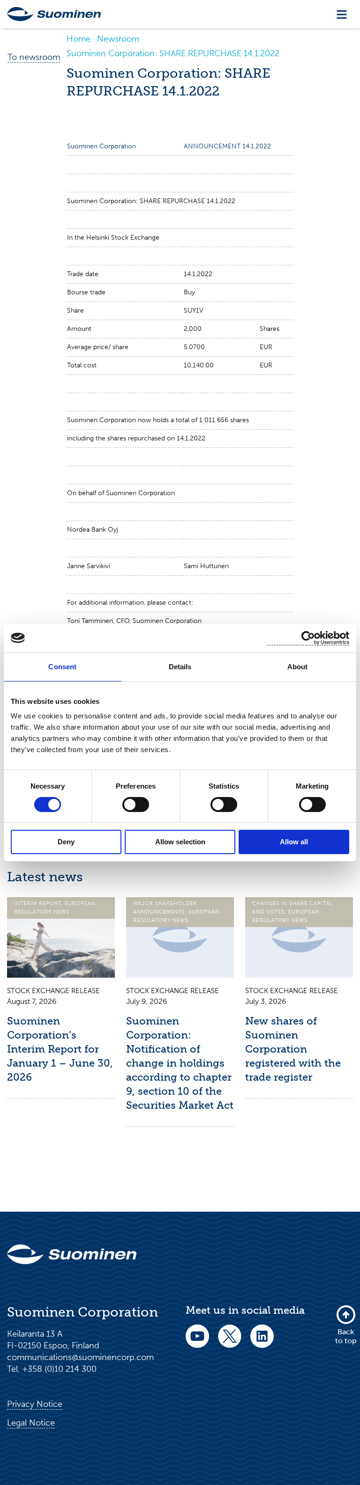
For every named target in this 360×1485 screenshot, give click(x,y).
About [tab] (297, 667)
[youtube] (197, 1342)
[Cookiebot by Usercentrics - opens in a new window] (308, 638)
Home (78, 39)
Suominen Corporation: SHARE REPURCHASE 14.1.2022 (173, 53)
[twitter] (229, 1342)
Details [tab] (180, 667)
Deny (66, 842)
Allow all (294, 842)
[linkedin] (262, 1342)
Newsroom (118, 39)
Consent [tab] (62, 667)
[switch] (135, 804)
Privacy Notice (34, 1404)
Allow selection (180, 842)
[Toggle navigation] (341, 14)
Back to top (346, 1336)
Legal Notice (31, 1423)
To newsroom (34, 57)
